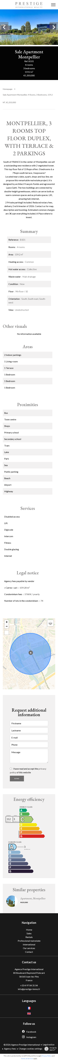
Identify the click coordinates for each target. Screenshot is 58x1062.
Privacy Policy (47, 1056)
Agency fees (10, 1048)
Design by (53, 1049)
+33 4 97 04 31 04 (29, 985)
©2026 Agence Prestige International (22, 1044)
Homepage (7, 89)
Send (16, 778)
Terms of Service (27, 1058)
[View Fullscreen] (7, 632)
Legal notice (48, 1044)
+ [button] (7, 622)
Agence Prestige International (29, 969)
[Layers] (50, 623)
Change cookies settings (30, 1048)
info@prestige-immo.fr (29, 989)
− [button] (7, 626)
